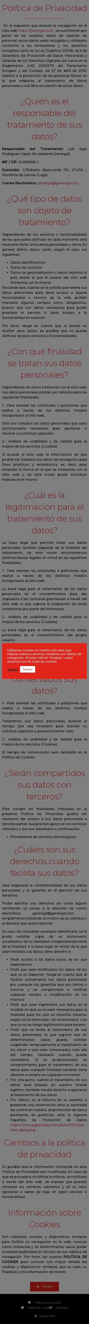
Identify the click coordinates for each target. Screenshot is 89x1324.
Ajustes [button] (12, 669)
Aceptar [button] (28, 669)
